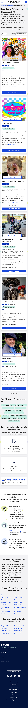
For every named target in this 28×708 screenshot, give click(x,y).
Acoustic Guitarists (6, 602)
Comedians (4, 600)
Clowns (12, 415)
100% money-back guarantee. (18, 531)
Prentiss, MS (18, 628)
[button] (14, 652)
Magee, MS (4, 626)
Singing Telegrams (9, 410)
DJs (2, 595)
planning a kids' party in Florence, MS (13, 479)
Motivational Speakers (5, 608)
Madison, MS (5, 633)
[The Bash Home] (14, 2)
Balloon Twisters (22, 405)
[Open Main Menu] (2, 2)
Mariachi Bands (6, 597)
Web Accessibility (14, 687)
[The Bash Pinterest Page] (15, 676)
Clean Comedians (6, 418)
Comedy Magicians (9, 413)
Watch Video (13, 119)
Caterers (16, 595)
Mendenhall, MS (19, 626)
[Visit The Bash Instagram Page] (8, 676)
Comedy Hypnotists (21, 415)
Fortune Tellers (22, 418)
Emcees (3, 604)
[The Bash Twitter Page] (19, 676)
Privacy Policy (14, 682)
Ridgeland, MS (5, 630)
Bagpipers (4, 614)
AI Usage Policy (14, 697)
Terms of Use (14, 684)
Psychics (14, 418)
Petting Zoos (18, 602)
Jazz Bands (17, 604)
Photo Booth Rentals (20, 607)
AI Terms (14, 694)
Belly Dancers (19, 413)
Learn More (13, 86)
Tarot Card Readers (20, 408)
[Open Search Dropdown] (26, 2)
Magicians (13, 405)
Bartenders (17, 611)
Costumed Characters (8, 408)
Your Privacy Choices (14, 689)
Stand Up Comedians (14, 420)
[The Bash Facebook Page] (11, 676)
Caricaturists (5, 405)
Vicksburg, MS (18, 630)
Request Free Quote (14, 92)
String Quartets (18, 597)
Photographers (18, 600)
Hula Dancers (5, 415)
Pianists (16, 614)
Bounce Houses (5, 611)
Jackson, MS (17, 633)
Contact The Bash (14, 671)
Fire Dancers (19, 410)
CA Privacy (14, 692)
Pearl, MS (4, 628)
